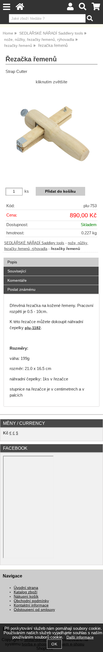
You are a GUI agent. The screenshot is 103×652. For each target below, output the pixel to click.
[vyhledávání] (82, 8)
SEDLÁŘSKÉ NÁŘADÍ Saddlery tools (34, 243)
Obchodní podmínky (31, 601)
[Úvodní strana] (20, 8)
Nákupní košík (26, 596)
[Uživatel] (70, 8)
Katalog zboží (25, 592)
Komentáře (17, 280)
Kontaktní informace (31, 605)
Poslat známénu (21, 289)
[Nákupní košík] (96, 8)
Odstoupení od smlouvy (34, 610)
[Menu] (6, 7)
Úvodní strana (26, 588)
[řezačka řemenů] (51, 134)
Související (16, 271)
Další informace (80, 637)
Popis (12, 262)
